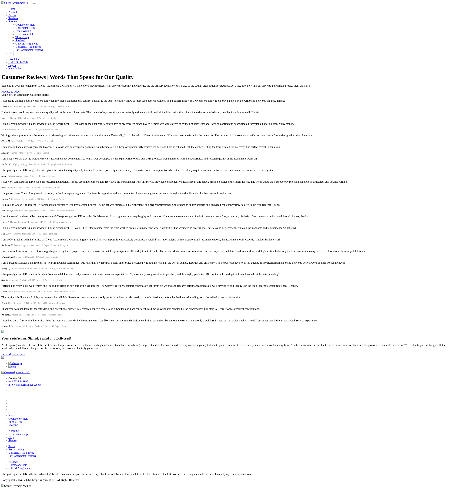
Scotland (20, 40)
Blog (11, 53)
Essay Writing (23, 30)
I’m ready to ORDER (13, 354)
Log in (12, 65)
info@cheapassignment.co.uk (24, 384)
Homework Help (24, 34)
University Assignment (28, 46)
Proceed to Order (10, 91)
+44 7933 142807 (18, 62)
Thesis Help (22, 37)
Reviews (13, 18)
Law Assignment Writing (29, 49)
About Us (13, 12)
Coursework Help (25, 24)
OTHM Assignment (26, 43)
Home (11, 8)
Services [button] (13, 21)
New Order (14, 68)
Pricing (12, 15)
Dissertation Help (25, 27)
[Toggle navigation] (34, 3)
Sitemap (12, 440)
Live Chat (13, 58)
